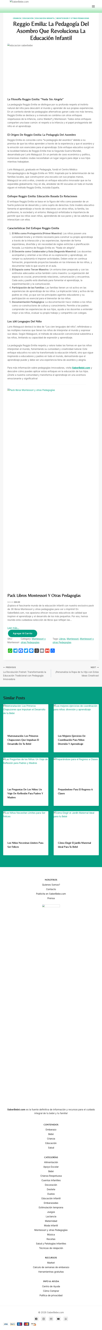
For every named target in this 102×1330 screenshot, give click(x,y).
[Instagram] (43, 1319)
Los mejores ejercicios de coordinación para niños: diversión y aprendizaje (72, 739)
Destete (51, 1189)
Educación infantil (45, 18)
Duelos (51, 1194)
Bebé (51, 1134)
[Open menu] (95, 6)
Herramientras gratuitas (51, 1271)
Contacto (51, 889)
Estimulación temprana (51, 1207)
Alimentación (51, 1162)
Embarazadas (51, 1203)
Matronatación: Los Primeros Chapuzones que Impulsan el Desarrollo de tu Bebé (23, 739)
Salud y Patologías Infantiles (51, 1243)
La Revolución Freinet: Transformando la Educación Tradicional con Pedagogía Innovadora (24, 673)
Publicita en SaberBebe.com (51, 893)
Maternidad (51, 1221)
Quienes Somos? (51, 884)
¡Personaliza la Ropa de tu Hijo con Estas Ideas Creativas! (77, 671)
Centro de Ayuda (51, 1286)
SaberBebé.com (81, 367)
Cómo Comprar (51, 1291)
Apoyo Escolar (51, 1167)
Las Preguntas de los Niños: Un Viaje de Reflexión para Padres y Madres (25, 793)
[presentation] (25, 717)
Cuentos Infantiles (51, 1180)
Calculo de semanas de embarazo (51, 1267)
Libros (62, 638)
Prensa (51, 898)
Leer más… (13, 628)
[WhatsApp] (65, 1319)
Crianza (17, 18)
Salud (51, 1147)
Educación (28, 18)
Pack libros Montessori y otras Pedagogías (44, 595)
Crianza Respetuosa (51, 1176)
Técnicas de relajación (51, 1248)
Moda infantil (51, 1225)
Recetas (51, 1239)
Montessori (73, 638)
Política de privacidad (51, 1295)
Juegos (51, 1212)
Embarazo (51, 1129)
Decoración (51, 1185)
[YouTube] (58, 1319)
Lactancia (51, 1216)
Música (51, 1234)
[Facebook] (36, 1319)
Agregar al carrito (22, 633)
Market (51, 1262)
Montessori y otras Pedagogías (72, 18)
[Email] (51, 1319)
